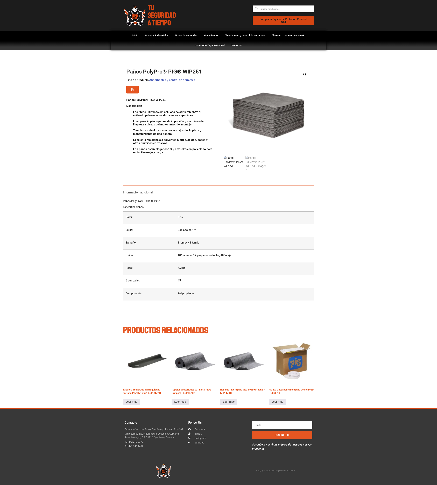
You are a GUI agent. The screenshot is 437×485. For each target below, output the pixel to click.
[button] (132, 89)
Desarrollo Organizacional (210, 45)
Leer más (131, 401)
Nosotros (236, 45)
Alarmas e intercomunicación (288, 35)
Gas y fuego (211, 35)
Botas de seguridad (186, 35)
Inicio (135, 35)
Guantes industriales (156, 35)
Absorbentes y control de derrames (245, 35)
